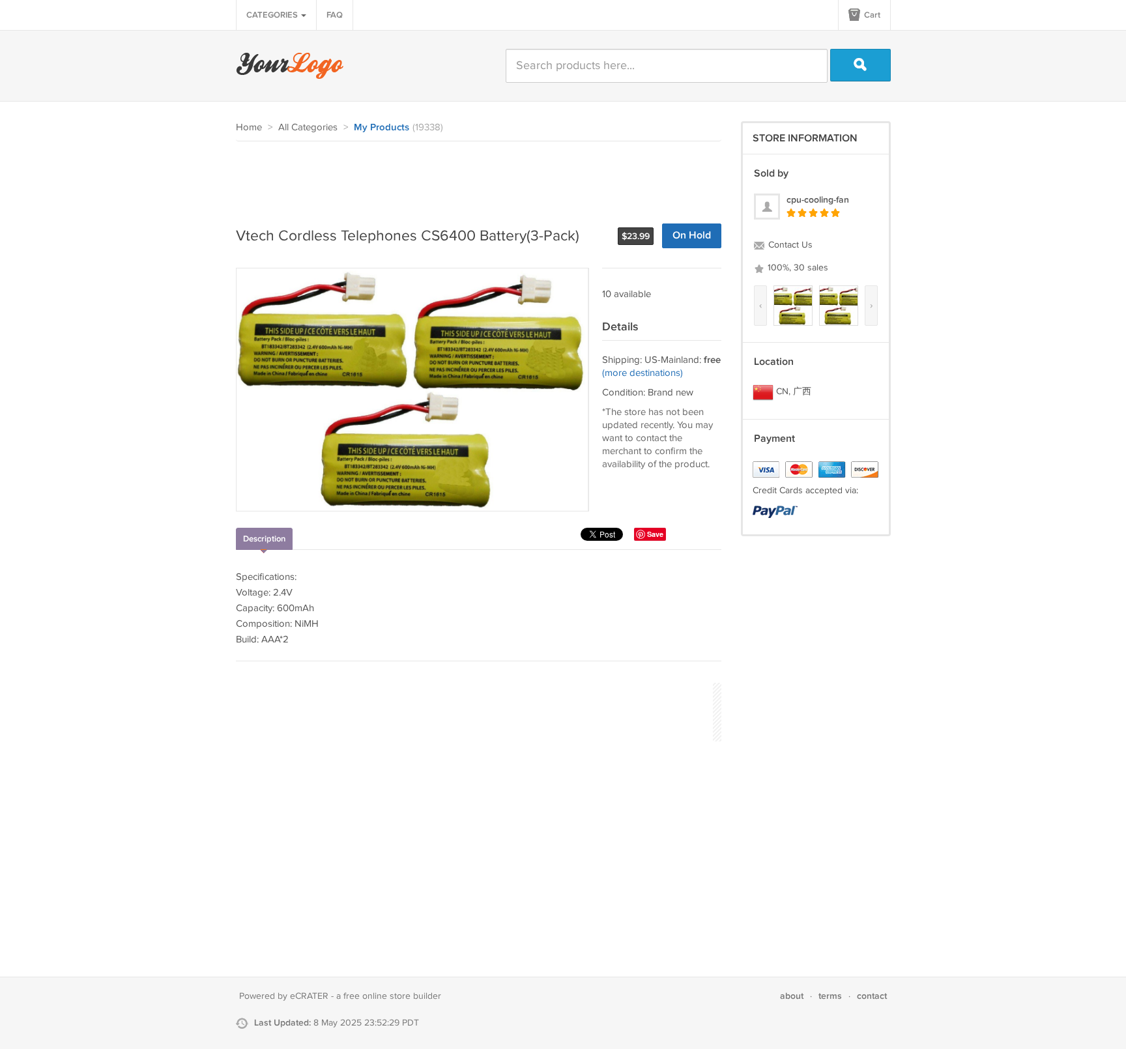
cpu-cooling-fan (818, 199)
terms (830, 995)
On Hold (691, 235)
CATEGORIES (273, 15)
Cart (871, 15)
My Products (381, 128)
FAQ (334, 15)
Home (249, 127)
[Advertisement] (473, 177)
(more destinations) (642, 373)
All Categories (308, 127)
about (791, 995)
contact (872, 995)
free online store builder (392, 996)
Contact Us (789, 245)
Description (264, 539)
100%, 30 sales (796, 268)
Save (655, 534)
